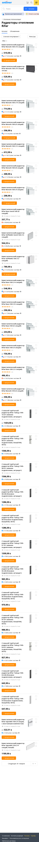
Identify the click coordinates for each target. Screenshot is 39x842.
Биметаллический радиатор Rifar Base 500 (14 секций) (13, 281)
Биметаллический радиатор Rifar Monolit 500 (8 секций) (13, 167)
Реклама (27, 836)
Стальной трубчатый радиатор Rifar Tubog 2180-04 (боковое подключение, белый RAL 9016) (13, 699)
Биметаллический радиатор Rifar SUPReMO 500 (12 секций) (13, 258)
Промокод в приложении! (13, 14)
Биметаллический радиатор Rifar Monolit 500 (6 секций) (13, 123)
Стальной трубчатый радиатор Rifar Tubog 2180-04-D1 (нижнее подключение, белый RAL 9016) (13, 647)
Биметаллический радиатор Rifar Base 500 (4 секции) (13, 346)
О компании (6, 836)
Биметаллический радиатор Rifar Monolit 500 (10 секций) (13, 46)
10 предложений (9, 60)
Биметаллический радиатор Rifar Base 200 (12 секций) (13, 368)
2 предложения (8, 296)
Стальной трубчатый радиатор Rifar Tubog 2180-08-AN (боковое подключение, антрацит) (13, 493)
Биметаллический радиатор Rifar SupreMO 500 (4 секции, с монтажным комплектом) (13, 721)
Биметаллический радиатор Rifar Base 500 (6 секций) (13, 325)
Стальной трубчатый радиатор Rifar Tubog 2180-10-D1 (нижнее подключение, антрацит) (13, 413)
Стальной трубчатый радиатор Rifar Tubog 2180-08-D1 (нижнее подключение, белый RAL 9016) (13, 440)
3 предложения (8, 84)
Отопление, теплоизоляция (12, 19)
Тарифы (33, 836)
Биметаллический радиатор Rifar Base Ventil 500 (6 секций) (13, 211)
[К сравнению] (36, 44)
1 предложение (8, 227)
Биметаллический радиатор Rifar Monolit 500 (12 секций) (13, 145)
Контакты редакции (17, 836)
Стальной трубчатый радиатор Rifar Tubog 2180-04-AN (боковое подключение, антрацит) (13, 674)
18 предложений (9, 274)
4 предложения (8, 181)
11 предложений (9, 203)
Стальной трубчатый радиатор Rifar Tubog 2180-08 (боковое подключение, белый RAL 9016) (13, 518)
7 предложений (8, 116)
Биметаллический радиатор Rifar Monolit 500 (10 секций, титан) (13, 68)
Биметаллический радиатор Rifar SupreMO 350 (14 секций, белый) (13, 745)
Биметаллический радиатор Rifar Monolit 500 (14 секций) (13, 101)
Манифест (5, 838)
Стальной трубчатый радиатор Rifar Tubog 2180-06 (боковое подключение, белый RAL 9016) (13, 595)
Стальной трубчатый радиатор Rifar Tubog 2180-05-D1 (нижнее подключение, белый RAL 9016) (13, 619)
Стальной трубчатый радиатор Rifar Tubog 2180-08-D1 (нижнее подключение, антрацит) (13, 467)
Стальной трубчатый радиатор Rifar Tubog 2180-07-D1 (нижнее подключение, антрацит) (13, 544)
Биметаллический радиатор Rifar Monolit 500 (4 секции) (13, 188)
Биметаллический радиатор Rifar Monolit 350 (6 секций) (13, 390)
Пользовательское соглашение (19, 838)
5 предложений (8, 160)
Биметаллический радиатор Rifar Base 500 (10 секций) (13, 303)
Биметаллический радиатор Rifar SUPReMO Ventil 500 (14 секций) (13, 235)
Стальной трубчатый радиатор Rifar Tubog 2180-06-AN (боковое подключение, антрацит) (13, 570)
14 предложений (9, 138)
